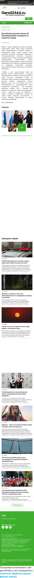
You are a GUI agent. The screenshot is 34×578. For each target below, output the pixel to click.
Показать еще (17, 505)
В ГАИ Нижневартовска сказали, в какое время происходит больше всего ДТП (15, 262)
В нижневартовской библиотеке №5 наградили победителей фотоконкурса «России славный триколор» (15, 492)
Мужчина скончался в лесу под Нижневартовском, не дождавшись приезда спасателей (17, 295)
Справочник (28, 22)
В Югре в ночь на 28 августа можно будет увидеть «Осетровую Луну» (16, 327)
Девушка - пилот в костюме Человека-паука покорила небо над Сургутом (17, 425)
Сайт (4, 515)
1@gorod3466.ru (20, 546)
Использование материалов (8, 518)
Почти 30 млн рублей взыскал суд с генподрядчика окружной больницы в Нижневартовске (15, 459)
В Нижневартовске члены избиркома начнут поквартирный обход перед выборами (14, 394)
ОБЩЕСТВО (6, 30)
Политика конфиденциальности (8, 536)
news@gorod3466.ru (21, 545)
